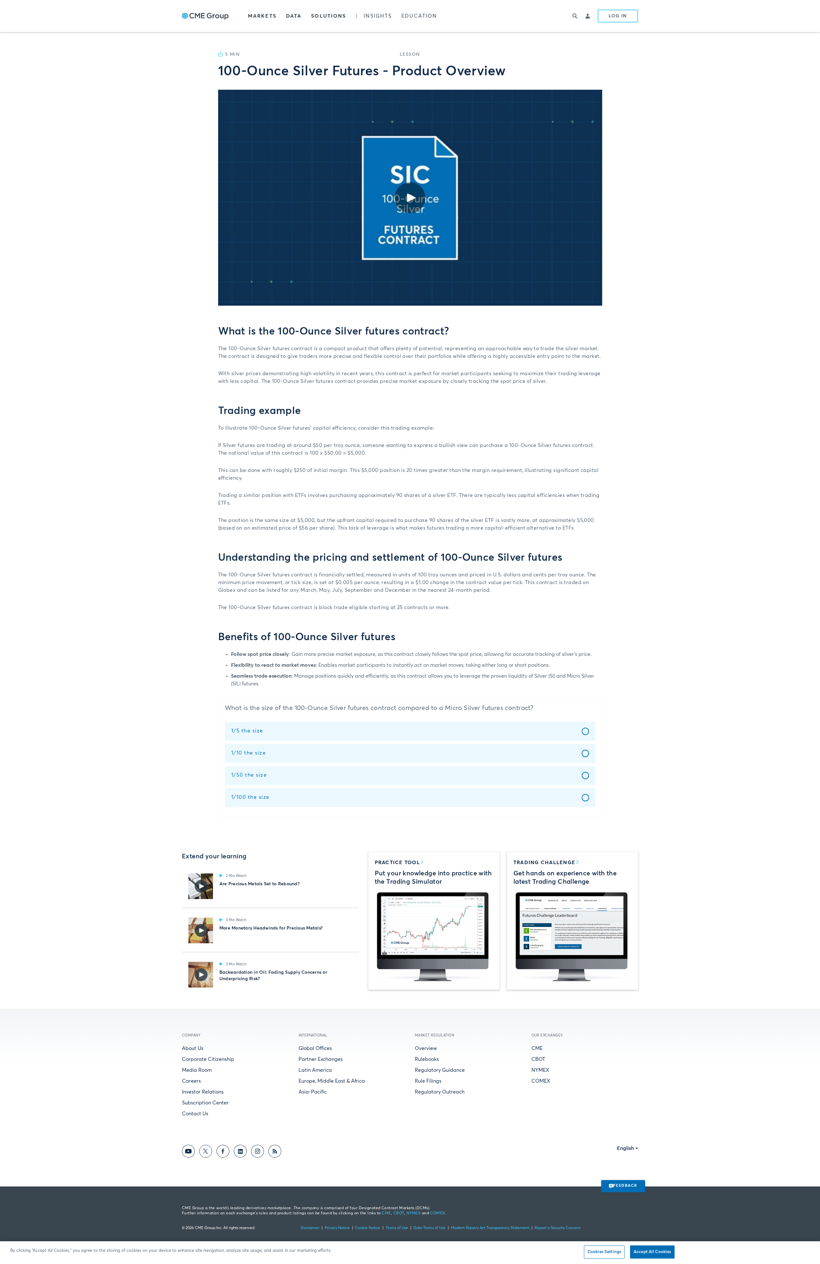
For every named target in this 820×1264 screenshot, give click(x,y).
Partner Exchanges (321, 1059)
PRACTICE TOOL (397, 862)
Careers (191, 1081)
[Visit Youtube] (188, 1152)
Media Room (197, 1070)
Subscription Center (205, 1102)
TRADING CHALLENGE (544, 862)
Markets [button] (262, 16)
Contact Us (195, 1113)
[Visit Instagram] (257, 1152)
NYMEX (540, 1070)
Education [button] (419, 16)
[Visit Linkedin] (240, 1152)
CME (537, 1048)
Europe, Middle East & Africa (332, 1081)
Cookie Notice (367, 1228)
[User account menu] (588, 16)
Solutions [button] (328, 16)
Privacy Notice (337, 1228)
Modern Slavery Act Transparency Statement (490, 1228)
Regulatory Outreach (439, 1092)
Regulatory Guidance (440, 1070)
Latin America (315, 1070)
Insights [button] (378, 16)
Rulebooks (427, 1059)
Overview (426, 1048)
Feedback (625, 1186)
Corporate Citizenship (208, 1059)
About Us (192, 1048)
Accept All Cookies (652, 1252)
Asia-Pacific (313, 1092)
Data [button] (293, 16)
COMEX (540, 1081)
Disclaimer (310, 1228)
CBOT (538, 1059)
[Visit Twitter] (205, 1152)
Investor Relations (203, 1092)
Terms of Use (397, 1228)
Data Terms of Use (430, 1228)
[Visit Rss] (274, 1152)
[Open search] (575, 16)
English (625, 1148)
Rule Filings (428, 1081)
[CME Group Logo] (205, 16)
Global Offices (315, 1048)
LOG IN (618, 16)
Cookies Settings (604, 1252)
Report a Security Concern (558, 1228)
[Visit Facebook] (223, 1152)
